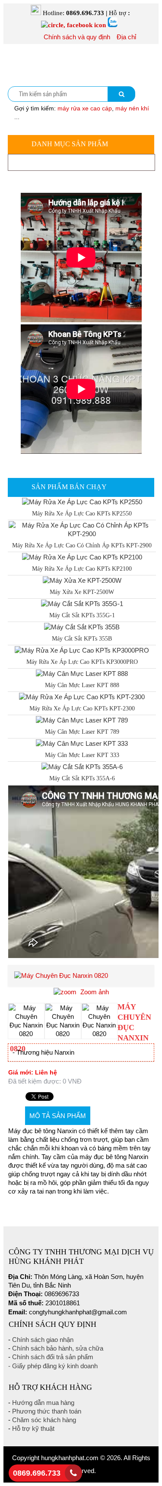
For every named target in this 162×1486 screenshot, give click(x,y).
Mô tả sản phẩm (57, 1115)
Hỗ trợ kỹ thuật (33, 1428)
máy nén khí (132, 108)
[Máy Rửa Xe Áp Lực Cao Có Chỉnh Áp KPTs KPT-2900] (82, 533)
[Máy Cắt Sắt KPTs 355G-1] (82, 603)
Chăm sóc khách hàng (44, 1419)
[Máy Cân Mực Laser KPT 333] (82, 743)
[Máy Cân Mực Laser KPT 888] (82, 673)
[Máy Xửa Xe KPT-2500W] (82, 580)
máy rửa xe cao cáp (84, 108)
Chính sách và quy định (77, 37)
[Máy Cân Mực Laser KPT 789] (82, 720)
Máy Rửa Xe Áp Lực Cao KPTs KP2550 (82, 513)
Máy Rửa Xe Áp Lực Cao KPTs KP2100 (82, 568)
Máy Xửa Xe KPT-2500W (82, 592)
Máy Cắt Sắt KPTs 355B (82, 638)
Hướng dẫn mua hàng (43, 1402)
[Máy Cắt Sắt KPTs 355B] (82, 627)
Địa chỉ (126, 37)
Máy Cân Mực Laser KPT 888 (82, 685)
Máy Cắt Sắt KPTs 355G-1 (82, 615)
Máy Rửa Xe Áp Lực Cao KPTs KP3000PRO (82, 662)
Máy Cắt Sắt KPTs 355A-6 (82, 778)
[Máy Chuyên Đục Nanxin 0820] (26, 1021)
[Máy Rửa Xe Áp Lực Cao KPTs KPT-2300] (82, 697)
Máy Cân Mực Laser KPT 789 (82, 732)
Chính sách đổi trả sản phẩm (52, 1356)
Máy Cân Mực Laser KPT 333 (82, 755)
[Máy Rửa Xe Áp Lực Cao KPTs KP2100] (82, 557)
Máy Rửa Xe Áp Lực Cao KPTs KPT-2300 (82, 708)
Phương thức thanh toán (46, 1411)
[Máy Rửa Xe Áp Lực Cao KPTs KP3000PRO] (82, 650)
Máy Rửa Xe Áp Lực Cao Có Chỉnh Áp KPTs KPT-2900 (82, 545)
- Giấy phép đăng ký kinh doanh (53, 1366)
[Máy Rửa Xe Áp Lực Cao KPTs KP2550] (82, 502)
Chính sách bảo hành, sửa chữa (57, 1348)
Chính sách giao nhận (42, 1339)
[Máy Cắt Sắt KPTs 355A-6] (82, 766)
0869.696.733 (36, 1473)
